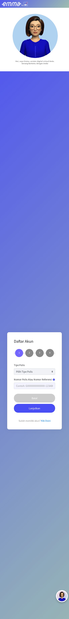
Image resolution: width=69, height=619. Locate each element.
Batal (34, 398)
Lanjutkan (34, 408)
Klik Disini (46, 420)
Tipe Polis (19, 365)
